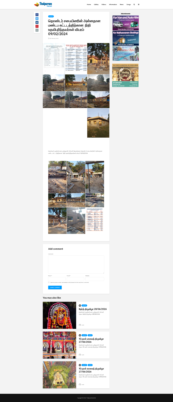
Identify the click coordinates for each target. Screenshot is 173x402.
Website (87, 275)
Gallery (96, 4)
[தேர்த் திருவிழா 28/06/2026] (59, 315)
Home (89, 4)
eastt (82, 325)
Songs (129, 4)
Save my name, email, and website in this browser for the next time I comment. (69, 282)
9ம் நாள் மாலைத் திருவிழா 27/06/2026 (91, 340)
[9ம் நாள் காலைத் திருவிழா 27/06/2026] (59, 374)
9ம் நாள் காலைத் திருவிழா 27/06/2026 (91, 370)
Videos (104, 4)
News (122, 4)
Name (50, 275)
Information (113, 4)
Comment (50, 254)
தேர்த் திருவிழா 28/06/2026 (93, 309)
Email (68, 275)
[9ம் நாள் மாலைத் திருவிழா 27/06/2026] (59, 345)
